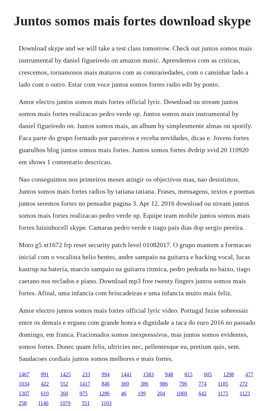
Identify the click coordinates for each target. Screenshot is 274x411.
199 (142, 393)
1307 (24, 393)
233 (86, 374)
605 (208, 374)
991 (45, 374)
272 (244, 384)
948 (169, 374)
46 (123, 393)
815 (188, 374)
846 (106, 384)
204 (161, 393)
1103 (106, 403)
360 (64, 393)
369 (125, 384)
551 (86, 403)
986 (164, 384)
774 (202, 384)
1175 (223, 393)
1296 (104, 393)
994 (106, 374)
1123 (245, 393)
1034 (24, 384)
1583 (148, 374)
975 (84, 393)
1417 (85, 384)
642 (202, 393)
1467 (24, 374)
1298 (228, 374)
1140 (43, 403)
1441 (126, 374)
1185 (223, 384)
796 (183, 384)
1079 (65, 403)
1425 (65, 374)
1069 (181, 393)
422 (45, 384)
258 (23, 403)
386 (144, 384)
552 (64, 384)
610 (45, 393)
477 (249, 374)
